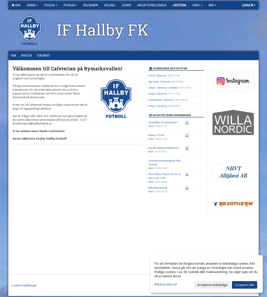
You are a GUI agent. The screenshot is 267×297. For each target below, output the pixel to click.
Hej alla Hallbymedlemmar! (163, 147)
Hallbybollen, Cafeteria (161, 99)
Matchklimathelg (157, 187)
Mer (211, 5)
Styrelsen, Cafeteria (159, 81)
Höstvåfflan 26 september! (163, 122)
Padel (196, 5)
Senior (31, 5)
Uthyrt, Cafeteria (157, 93)
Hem (17, 5)
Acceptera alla (244, 285)
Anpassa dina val (165, 284)
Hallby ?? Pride (156, 135)
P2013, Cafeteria (157, 75)
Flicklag (49, 5)
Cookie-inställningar (24, 285)
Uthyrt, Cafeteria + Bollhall (163, 87)
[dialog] (206, 274)
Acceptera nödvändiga (212, 285)
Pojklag (69, 5)
